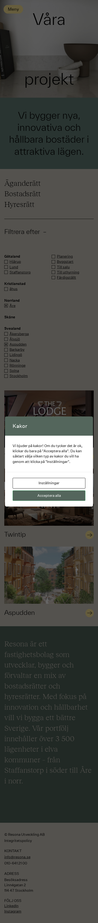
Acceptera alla (49, 495)
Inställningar (49, 483)
